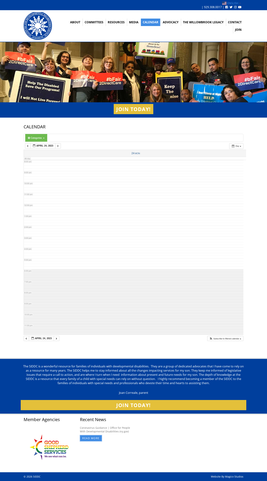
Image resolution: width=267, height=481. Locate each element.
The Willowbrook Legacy (203, 22)
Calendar (150, 22)
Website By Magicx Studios (227, 476)
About (75, 22)
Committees (94, 22)
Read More (91, 438)
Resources (116, 22)
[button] (225, 338)
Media (133, 22)
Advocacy (171, 22)
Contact (235, 22)
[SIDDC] (38, 25)
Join (238, 30)
